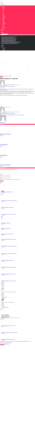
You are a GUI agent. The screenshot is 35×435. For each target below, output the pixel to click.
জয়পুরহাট (4, 21)
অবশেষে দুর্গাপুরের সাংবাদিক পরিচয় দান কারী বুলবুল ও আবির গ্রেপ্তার (8, 325)
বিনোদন (2, 31)
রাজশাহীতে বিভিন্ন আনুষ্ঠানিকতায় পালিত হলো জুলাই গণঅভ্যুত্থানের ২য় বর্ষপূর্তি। (9, 43)
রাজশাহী (3, 7)
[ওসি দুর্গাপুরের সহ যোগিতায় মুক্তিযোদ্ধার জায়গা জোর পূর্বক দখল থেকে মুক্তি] (5, 238)
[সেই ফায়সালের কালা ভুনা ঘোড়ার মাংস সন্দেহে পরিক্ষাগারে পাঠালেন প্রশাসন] (5, 213)
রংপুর (3, 24)
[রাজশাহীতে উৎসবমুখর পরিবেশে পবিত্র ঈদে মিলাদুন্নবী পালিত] (5, 206)
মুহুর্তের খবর (4, 27)
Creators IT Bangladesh (9, 342)
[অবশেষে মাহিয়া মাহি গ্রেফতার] (6, 143)
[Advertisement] (17, 56)
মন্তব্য (1, 217)
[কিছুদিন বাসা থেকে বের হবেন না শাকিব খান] (6, 132)
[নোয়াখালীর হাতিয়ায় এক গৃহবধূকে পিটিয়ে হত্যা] (5, 222)
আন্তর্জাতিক (2, 29)
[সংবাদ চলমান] (1, 3)
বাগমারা (3, 13)
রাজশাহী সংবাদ (2, 6)
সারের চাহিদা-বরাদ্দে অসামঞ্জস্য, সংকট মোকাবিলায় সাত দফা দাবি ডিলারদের (9, 36)
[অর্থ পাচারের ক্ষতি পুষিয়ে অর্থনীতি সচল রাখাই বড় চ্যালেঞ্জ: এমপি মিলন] (5, 273)
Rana (2, 301)
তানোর (3, 9)
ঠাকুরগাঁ (3, 22)
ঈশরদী (3, 16)
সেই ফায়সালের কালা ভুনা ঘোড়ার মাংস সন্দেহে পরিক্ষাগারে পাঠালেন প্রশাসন (8, 38)
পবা (3, 11)
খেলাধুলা (2, 30)
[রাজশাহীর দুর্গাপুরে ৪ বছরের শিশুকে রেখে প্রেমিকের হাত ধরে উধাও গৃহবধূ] (5, 280)
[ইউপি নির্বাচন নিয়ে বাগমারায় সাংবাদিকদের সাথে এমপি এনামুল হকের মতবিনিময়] (5, 331)
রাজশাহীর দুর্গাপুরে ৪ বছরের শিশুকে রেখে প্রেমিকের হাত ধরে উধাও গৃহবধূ (8, 39)
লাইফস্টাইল (2, 32)
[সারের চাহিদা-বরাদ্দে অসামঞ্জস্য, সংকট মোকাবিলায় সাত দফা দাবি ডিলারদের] (5, 245)
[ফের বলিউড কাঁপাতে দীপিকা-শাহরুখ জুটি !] (6, 163)
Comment (1, 174)
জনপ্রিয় (2, 216)
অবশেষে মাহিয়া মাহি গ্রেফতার (4, 144)
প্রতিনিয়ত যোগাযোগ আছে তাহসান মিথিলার (5, 228)
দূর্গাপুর (3, 10)
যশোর (3, 25)
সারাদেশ (3, 19)
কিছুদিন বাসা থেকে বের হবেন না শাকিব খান (5, 134)
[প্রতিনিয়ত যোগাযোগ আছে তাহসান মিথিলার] (5, 227)
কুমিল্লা (3, 20)
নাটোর (3, 17)
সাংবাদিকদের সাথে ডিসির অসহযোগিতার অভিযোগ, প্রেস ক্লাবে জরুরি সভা (8, 41)
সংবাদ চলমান (2, 285)
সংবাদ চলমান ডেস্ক (7, 84)
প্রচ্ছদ (1, 5)
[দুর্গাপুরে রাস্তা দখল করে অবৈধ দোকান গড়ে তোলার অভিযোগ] (5, 233)
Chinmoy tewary (3, 306)
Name (1, 175)
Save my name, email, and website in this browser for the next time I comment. (10, 179)
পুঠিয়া (3, 12)
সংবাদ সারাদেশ (3, 18)
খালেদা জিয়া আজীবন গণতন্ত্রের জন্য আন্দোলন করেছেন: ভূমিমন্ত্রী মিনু (8, 40)
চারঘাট (3, 8)
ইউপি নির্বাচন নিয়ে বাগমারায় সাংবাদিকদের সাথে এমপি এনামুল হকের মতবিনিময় (9, 332)
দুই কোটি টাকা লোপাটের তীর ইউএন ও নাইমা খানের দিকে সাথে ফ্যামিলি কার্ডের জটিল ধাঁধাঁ (10, 42)
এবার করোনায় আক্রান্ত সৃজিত (3, 155)
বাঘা (3, 14)
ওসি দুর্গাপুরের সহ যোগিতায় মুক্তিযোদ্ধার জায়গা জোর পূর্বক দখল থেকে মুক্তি (8, 239)
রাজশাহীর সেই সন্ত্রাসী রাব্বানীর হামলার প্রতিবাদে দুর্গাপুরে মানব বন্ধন (8, 339)
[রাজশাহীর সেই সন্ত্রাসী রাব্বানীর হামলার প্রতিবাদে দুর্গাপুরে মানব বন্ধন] (5, 338)
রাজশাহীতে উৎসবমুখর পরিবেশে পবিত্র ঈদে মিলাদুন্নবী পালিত (7, 37)
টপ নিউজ (4, 26)
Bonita (2, 290)
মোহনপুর (4, 15)
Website (1, 178)
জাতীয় (3, 28)
